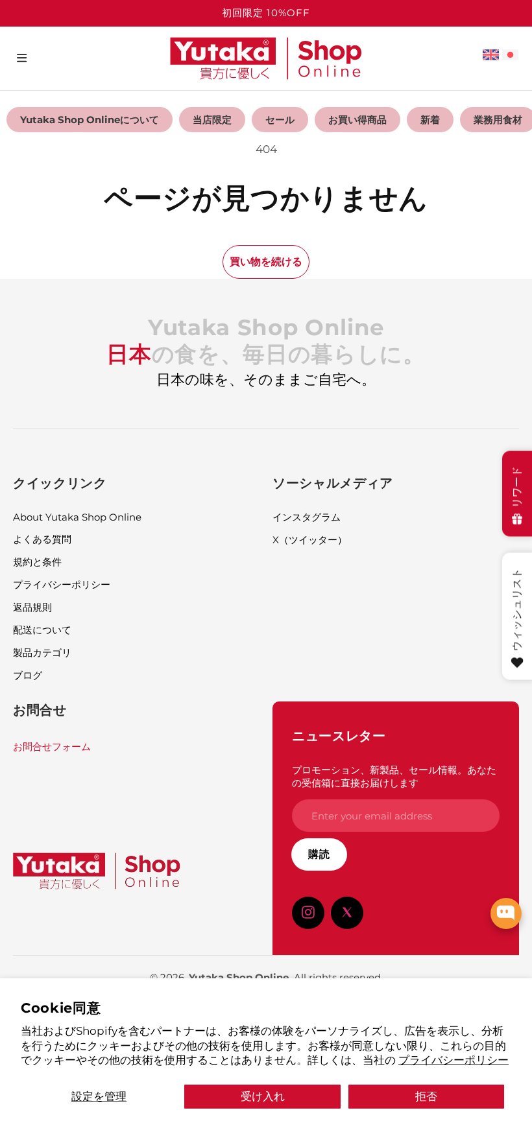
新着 (430, 119)
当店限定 (212, 119)
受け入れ (263, 1096)
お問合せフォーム (52, 746)
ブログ (27, 675)
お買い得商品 (357, 119)
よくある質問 (42, 539)
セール (280, 119)
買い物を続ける (266, 261)
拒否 (426, 1096)
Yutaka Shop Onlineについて (89, 119)
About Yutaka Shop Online (77, 517)
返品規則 (32, 607)
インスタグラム (306, 517)
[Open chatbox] (506, 913)
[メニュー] (21, 58)
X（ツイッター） (309, 540)
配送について (42, 630)
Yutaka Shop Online (239, 977)
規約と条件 (37, 562)
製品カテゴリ (42, 652)
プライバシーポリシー (453, 1059)
